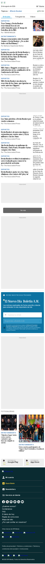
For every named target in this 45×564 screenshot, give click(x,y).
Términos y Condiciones (12, 326)
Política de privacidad (8, 546)
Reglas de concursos (10, 517)
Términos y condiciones (24, 546)
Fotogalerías (7, 411)
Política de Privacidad (32, 325)
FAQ (3, 512)
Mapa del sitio (7, 520)
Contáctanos (7, 509)
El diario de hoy (8, 514)
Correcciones (24, 549)
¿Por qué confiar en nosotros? (14, 522)
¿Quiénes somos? (9, 506)
